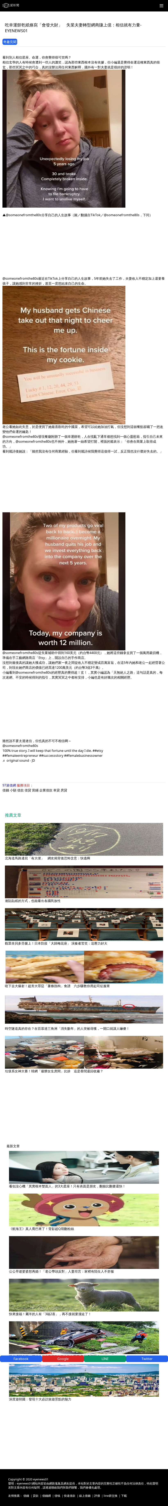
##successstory (51, 755)
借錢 (5, 790)
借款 (20, 790)
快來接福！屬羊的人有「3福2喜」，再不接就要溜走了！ (50, 1314)
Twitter (147, 1359)
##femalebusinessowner (83, 755)
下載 (124, 1496)
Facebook (21, 1359)
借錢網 (46, 1496)
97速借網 (9, 785)
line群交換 (110, 1496)
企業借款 (45, 790)
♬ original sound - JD (18, 760)
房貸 (64, 790)
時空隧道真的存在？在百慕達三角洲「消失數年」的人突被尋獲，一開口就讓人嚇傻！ (67, 1028)
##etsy (98, 750)
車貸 (56, 790)
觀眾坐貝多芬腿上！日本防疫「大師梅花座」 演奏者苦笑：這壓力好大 (56, 943)
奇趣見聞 (9, 42)
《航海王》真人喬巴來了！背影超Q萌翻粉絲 (41, 1229)
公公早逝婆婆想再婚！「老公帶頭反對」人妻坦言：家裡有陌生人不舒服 (61, 1271)
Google (63, 1359)
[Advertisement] (84, 246)
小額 (13, 790)
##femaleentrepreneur (20, 755)
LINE (105, 1359)
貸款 (36, 1496)
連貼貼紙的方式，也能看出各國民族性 (33, 900)
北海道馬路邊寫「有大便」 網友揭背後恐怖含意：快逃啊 (47, 858)
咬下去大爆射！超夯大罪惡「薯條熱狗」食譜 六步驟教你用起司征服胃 (57, 986)
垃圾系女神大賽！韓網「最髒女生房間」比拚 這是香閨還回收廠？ (54, 1071)
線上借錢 (85, 1496)
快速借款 (69, 1496)
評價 (97, 1496)
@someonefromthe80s (20, 745)
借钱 (57, 1496)
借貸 (28, 790)
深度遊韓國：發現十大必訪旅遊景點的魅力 (40, 1399)
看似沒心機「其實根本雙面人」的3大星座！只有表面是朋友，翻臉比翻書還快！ (67, 1186)
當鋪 (35, 790)
